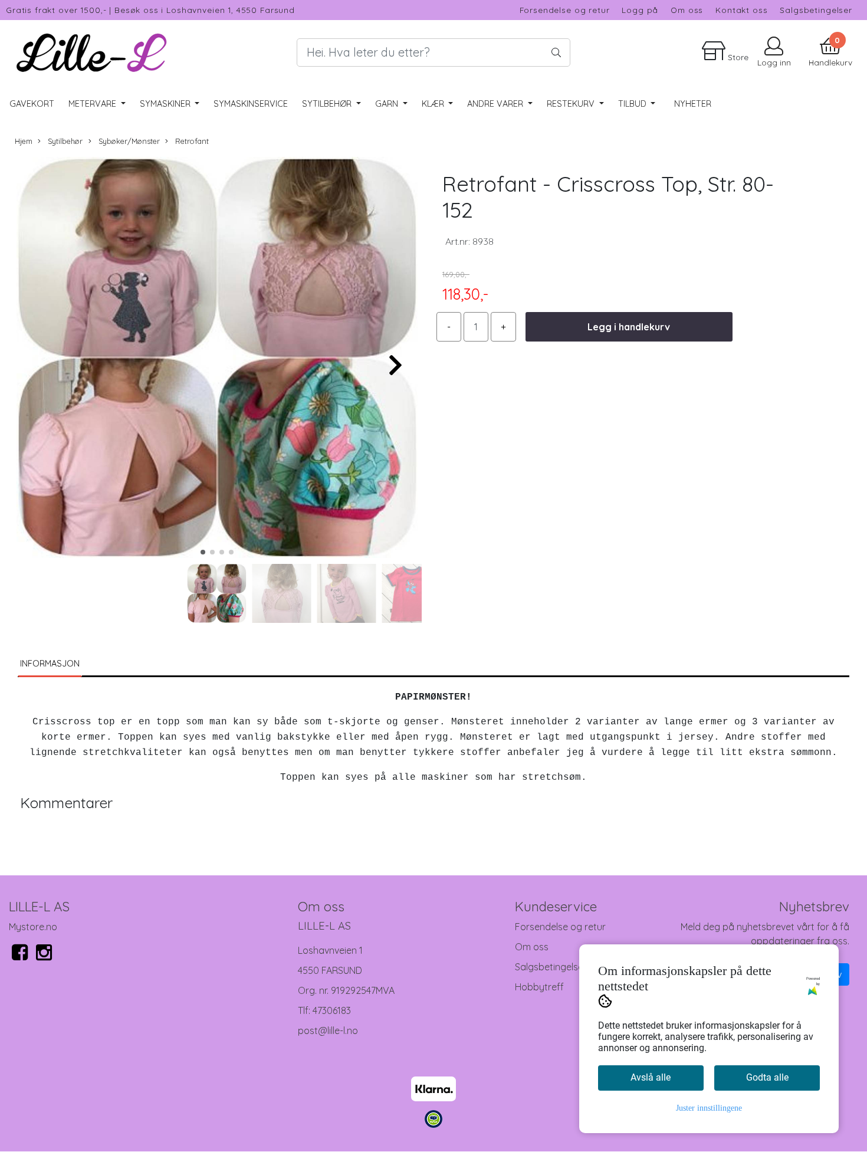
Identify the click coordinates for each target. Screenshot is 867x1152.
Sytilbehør (328, 104)
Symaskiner (166, 104)
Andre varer (496, 104)
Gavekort (31, 104)
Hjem (23, 141)
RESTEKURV (572, 104)
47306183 (332, 1010)
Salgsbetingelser (816, 10)
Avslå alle (650, 1077)
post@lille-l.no (328, 1030)
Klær (434, 104)
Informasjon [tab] (50, 663)
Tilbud (633, 104)
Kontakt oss (741, 10)
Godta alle (767, 1077)
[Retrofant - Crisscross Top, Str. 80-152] (217, 359)
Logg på (640, 10)
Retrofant (191, 141)
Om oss (687, 10)
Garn (387, 104)
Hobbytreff (539, 987)
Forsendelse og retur (565, 10)
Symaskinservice (251, 104)
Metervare (93, 104)
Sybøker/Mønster (128, 141)
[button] (203, 552)
